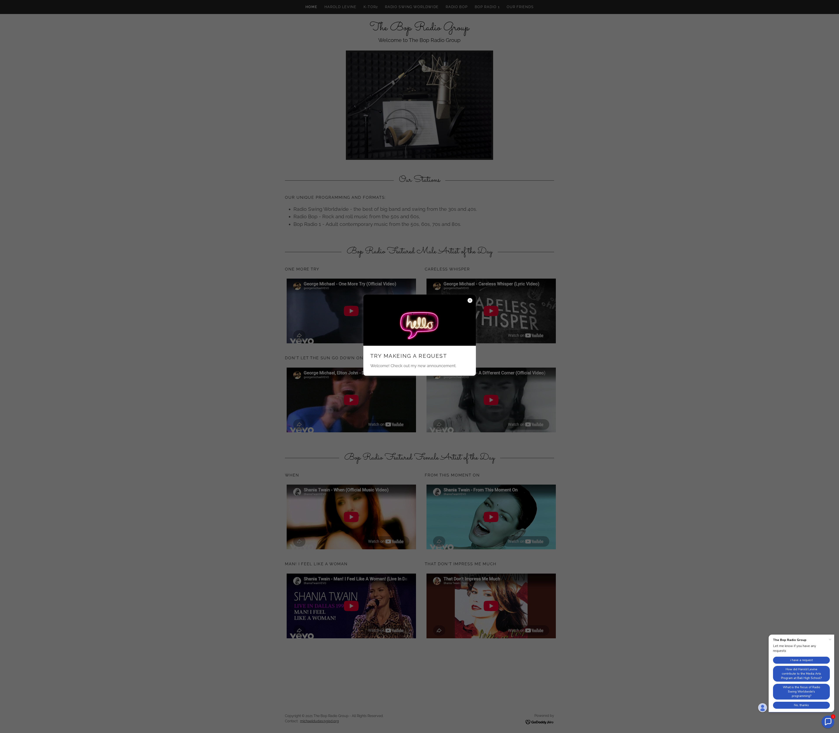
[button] (828, 722)
